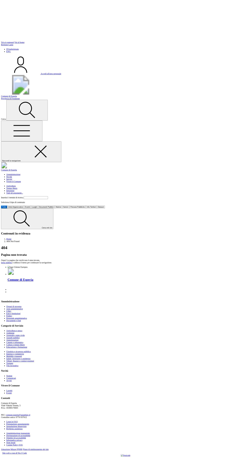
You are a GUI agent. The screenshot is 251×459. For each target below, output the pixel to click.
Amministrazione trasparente (18, 433)
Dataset (101, 207)
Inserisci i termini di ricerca (12, 197)
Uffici (8, 311)
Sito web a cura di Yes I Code (14, 453)
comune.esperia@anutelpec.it (18, 415)
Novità (9, 177)
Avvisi (9, 380)
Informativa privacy (14, 440)
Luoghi (34, 207)
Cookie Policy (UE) (14, 445)
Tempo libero (11, 188)
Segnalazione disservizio (16, 426)
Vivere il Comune (13, 181)
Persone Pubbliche (77, 207)
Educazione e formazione (16, 347)
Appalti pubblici (13, 338)
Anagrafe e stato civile (15, 335)
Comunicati (11, 378)
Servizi (9, 179)
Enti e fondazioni (13, 313)
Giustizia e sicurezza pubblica (18, 351)
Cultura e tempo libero (15, 345)
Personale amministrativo (16, 318)
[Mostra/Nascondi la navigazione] (21, 131)
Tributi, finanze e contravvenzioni (20, 361)
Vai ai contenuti (7, 42)
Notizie (58, 207)
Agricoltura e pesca (14, 331)
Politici (9, 316)
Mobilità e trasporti (14, 356)
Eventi (27, 207)
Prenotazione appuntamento (17, 424)
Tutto (4, 207)
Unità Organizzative (15, 207)
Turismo (9, 363)
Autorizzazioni (12, 340)
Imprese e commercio (15, 354)
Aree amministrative (14, 309)
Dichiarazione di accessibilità (18, 435)
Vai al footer (19, 42)
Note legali (10, 442)
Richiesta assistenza (14, 429)
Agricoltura (11, 186)
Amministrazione (13, 174)
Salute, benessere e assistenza (18, 359)
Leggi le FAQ (12, 422)
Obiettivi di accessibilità (16, 438)
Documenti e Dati (13, 320)
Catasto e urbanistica (14, 342)
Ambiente (10, 333)
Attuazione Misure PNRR (11, 449)
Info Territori (91, 207)
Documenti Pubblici (46, 207)
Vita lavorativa (12, 366)
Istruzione (10, 191)
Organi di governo (13, 306)
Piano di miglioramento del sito (36, 449)
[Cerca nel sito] (27, 110)
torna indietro (6, 263)
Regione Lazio (7, 45)
